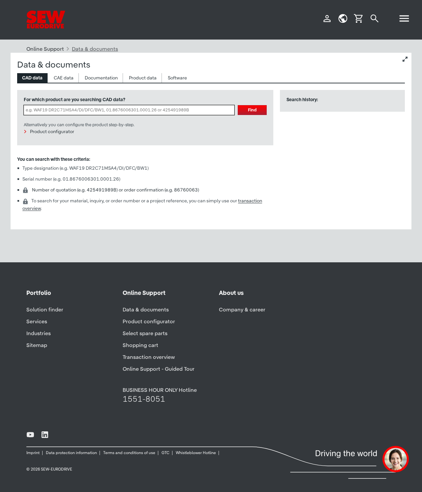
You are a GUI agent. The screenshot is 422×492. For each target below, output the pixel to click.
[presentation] (32, 78)
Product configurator (52, 131)
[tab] (32, 78)
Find (252, 110)
